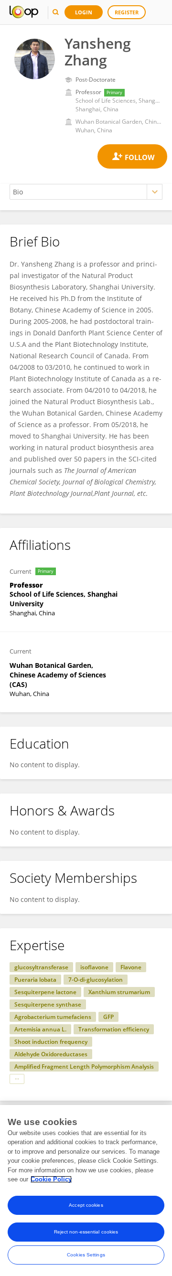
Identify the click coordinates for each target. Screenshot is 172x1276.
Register (127, 12)
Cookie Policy (51, 1179)
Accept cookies (86, 1205)
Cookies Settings (86, 1254)
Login (83, 12)
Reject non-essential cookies (86, 1231)
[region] (86, 1190)
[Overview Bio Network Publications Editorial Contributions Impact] (86, 192)
